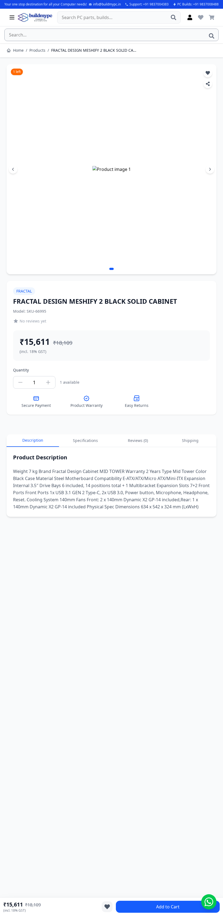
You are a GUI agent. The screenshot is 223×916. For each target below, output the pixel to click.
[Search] (173, 17)
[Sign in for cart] (211, 17)
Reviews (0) (138, 440)
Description (32, 440)
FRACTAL (24, 291)
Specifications (85, 440)
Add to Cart (167, 907)
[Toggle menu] (12, 17)
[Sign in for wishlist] (201, 17)
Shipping (190, 440)
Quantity (21, 370)
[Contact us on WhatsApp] (208, 901)
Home (18, 50)
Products (37, 50)
